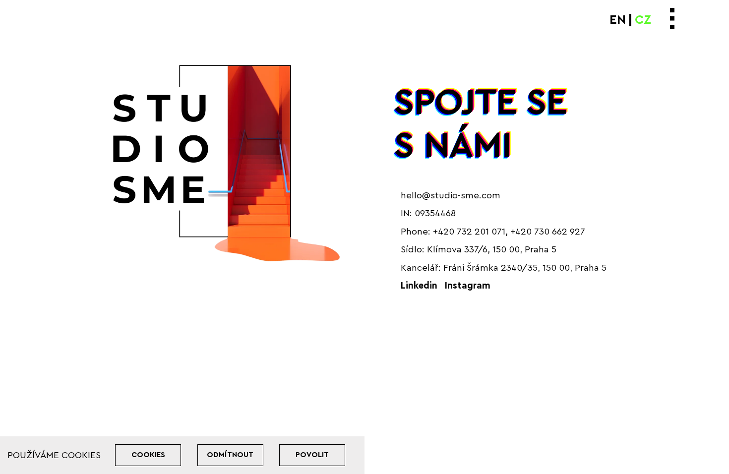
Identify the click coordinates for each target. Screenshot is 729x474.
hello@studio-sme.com (450, 195)
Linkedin (419, 286)
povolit (312, 455)
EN (617, 20)
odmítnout (230, 455)
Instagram (467, 286)
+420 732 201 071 (469, 232)
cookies (148, 455)
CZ (643, 20)
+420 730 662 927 (547, 232)
